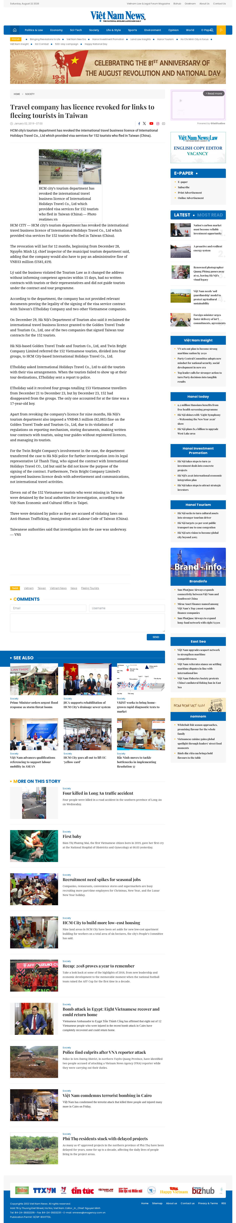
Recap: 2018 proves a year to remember (98, 966)
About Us (204, 3)
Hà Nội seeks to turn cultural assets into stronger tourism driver (198, 515)
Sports (132, 30)
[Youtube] (151, 123)
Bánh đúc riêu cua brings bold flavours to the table (195, 755)
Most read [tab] (210, 215)
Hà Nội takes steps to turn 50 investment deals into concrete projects (196, 466)
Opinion (173, 30)
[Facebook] (139, 123)
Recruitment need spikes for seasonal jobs (102, 879)
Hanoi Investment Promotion (108, 39)
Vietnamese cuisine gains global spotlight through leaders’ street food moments (200, 743)
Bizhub (177, 3)
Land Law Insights (141, 39)
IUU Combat (42, 44)
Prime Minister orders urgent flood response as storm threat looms (34, 705)
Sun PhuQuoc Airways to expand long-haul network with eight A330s (199, 620)
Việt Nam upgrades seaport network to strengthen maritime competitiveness (199, 654)
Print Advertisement (190, 192)
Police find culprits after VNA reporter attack (104, 1052)
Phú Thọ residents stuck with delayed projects (105, 1138)
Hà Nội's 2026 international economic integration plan (200, 478)
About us (171, 1203)
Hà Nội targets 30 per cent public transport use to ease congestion (197, 525)
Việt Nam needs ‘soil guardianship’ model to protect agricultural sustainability (207, 297)
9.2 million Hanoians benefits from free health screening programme (198, 407)
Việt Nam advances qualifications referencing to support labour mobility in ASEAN (32, 762)
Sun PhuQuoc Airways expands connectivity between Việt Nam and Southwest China (198, 594)
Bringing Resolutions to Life (45, 39)
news (74, 588)
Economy (56, 30)
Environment (152, 30)
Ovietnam (190, 3)
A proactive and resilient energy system (208, 248)
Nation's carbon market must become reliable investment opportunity (208, 229)
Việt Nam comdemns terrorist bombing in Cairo (107, 1095)
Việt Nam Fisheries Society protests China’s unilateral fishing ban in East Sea (199, 683)
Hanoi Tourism (165, 39)
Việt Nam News (118, 16)
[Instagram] (157, 123)
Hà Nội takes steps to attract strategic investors (199, 487)
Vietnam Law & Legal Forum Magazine (148, 3)
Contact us (188, 1203)
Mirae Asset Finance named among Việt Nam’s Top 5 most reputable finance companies (198, 608)
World (190, 30)
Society (94, 30)
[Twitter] (144, 123)
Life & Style (113, 30)
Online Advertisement (191, 198)
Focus (16, 39)
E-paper (183, 173)
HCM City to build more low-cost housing (101, 922)
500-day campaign (66, 44)
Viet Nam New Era (76, 39)
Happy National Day (96, 44)
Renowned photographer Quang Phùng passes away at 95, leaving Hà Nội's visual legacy (209, 273)
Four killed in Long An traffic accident (98, 793)
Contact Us (219, 3)
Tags (15, 588)
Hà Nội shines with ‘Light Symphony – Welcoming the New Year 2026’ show (199, 419)
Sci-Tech (76, 30)
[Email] (163, 123)
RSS (223, 1203)
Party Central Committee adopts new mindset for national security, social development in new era (199, 363)
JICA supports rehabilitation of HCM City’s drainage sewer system (87, 705)
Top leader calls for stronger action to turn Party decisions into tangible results (200, 377)
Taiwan (42, 588)
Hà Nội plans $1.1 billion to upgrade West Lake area (198, 431)
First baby (72, 836)
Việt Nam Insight (19, 44)
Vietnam (29, 588)
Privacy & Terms (208, 1203)
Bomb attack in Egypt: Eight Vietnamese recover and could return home (111, 1011)
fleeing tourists (90, 588)
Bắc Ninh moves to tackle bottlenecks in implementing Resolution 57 (136, 762)
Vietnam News (58, 588)
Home (17, 94)
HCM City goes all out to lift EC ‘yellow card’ (85, 760)
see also (23, 658)
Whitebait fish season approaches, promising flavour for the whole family (198, 729)
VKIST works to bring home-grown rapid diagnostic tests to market (138, 707)
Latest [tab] (182, 215)
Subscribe (184, 187)
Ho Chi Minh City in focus (195, 39)
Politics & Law (34, 30)
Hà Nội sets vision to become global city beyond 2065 (198, 535)
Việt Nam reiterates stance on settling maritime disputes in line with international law (199, 668)
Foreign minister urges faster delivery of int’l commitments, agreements (209, 319)
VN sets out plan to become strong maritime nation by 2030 (197, 351)
